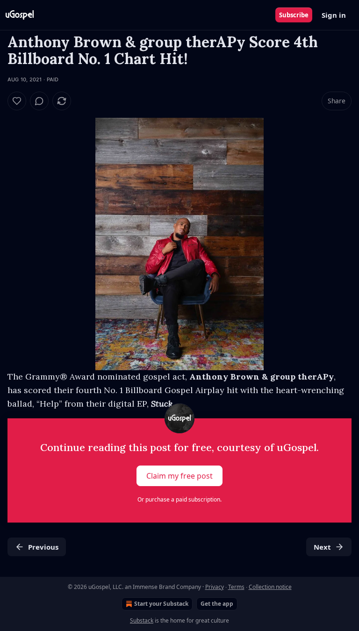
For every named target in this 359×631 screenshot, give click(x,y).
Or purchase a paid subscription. (179, 499)
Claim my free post (179, 476)
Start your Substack (161, 604)
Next (322, 547)
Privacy (214, 587)
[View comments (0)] (39, 101)
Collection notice (270, 587)
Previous (43, 547)
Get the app (217, 604)
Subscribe (294, 15)
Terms (236, 587)
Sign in (334, 15)
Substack (141, 620)
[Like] (16, 101)
